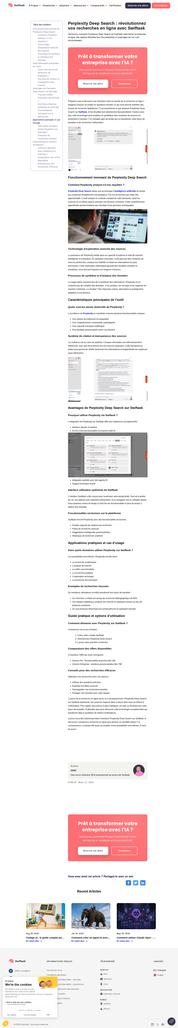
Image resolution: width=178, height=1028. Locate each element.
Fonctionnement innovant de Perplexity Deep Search (46, 30)
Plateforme (49, 5)
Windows (108, 979)
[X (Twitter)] (157, 1024)
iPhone (107, 1008)
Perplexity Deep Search (79, 191)
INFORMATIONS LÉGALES (59, 961)
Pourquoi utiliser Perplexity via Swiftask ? (48, 97)
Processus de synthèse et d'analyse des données (49, 57)
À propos (33, 5)
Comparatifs (98, 5)
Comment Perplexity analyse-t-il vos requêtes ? (47, 38)
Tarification (115, 5)
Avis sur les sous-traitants (58, 998)
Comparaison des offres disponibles (49, 159)
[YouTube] (162, 1024)
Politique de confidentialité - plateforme (65, 984)
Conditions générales (56, 975)
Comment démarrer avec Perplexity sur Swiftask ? (47, 151)
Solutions (64, 5)
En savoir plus (32, 941)
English (161, 975)
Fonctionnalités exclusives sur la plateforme (45, 113)
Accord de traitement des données (63, 989)
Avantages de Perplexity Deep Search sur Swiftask (45, 90)
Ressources (80, 5)
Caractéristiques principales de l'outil (46, 65)
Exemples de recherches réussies (47, 137)
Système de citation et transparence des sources (49, 82)
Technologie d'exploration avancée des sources (48, 47)
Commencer (161, 5)
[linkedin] (142, 883)
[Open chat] (171, 1021)
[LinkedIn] (152, 1024)
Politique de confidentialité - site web (64, 979)
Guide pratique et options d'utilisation (45, 143)
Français (162, 970)
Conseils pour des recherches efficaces (48, 165)
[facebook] (128, 883)
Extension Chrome (112, 994)
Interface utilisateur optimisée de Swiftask (48, 105)
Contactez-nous (54, 970)
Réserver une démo (138, 5)
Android (107, 1003)
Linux (106, 984)
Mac (106, 974)
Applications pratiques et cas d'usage (46, 121)
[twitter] (135, 883)
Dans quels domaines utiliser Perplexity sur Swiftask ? (48, 129)
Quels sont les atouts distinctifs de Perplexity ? (48, 72)
